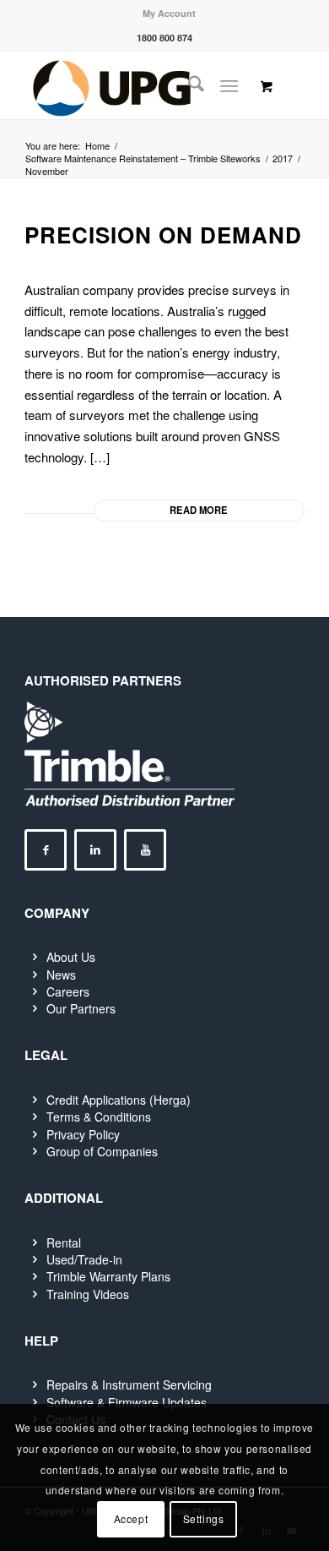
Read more (199, 509)
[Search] (187, 85)
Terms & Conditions (98, 1116)
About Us (70, 956)
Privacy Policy (83, 1134)
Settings (203, 1518)
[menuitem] (169, 13)
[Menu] (229, 85)
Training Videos (87, 1294)
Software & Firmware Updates (126, 1402)
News (61, 974)
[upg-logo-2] (136, 85)
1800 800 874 (164, 37)
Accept (131, 1518)
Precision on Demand (163, 234)
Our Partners (81, 1008)
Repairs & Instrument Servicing (129, 1384)
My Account (169, 13)
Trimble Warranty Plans (108, 1276)
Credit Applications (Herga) (118, 1099)
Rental (63, 1242)
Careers (67, 991)
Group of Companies (102, 1151)
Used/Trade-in (84, 1259)
